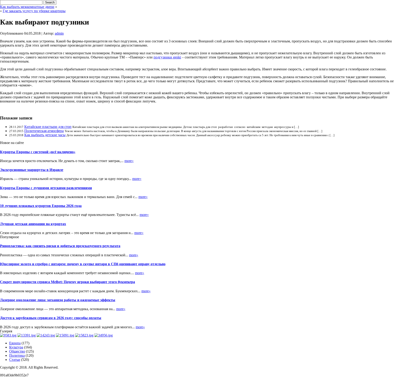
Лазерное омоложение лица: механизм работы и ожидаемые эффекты (57, 300)
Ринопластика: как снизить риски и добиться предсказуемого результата (60, 246)
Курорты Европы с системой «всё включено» (37, 152)
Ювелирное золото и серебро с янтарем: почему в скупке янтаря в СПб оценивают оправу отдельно (82, 264)
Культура (16, 347)
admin (59, 33)
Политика (17, 355)
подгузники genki (167, 57)
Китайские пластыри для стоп (48, 127)
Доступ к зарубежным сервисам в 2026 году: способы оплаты (50, 318)
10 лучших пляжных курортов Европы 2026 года (41, 206)
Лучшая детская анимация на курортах (33, 224)
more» (129, 161)
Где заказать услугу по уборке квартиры (34, 11)
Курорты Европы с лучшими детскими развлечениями (46, 188)
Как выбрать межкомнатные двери (27, 7)
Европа (15, 343)
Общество (17, 351)
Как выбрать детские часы (45, 135)
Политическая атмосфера (44, 131)
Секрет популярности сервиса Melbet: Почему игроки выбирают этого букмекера (67, 282)
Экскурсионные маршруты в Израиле (31, 170)
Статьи (14, 360)
